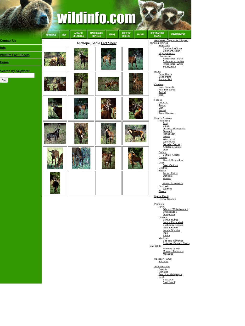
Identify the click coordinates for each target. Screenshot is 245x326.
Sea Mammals (162, 266)
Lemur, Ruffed (170, 219)
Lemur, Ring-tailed (173, 222)
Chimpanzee (170, 211)
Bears (157, 71)
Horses (162, 170)
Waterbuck (169, 141)
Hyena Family (161, 196)
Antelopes (164, 120)
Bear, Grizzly (165, 74)
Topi (165, 123)
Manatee (163, 271)
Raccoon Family (163, 259)
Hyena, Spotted (167, 199)
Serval (162, 110)
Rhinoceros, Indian (173, 61)
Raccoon (163, 261)
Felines (158, 100)
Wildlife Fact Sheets (14, 55)
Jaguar (162, 105)
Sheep (162, 191)
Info (3, 48)
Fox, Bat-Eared (167, 89)
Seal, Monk (169, 282)
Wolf (161, 95)
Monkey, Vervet (171, 248)
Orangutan (169, 214)
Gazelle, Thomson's (174, 128)
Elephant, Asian (171, 50)
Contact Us (8, 40)
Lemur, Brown (170, 227)
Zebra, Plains (170, 173)
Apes (161, 206)
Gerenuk (168, 131)
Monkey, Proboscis (173, 251)
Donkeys (168, 175)
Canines (158, 84)
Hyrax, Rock (169, 66)
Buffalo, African (171, 154)
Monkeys (163, 238)
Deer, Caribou (170, 165)
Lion (161, 107)
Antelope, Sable (172, 147)
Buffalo (163, 152)
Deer (161, 162)
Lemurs (163, 217)
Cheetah (163, 102)
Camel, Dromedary (173, 160)
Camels (163, 157)
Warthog (167, 188)
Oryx (165, 149)
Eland (166, 126)
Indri (165, 232)
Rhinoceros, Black (173, 58)
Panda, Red (165, 79)
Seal (161, 277)
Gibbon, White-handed (175, 209)
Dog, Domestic (167, 87)
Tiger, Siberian (166, 113)
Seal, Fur (168, 279)
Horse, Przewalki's (172, 183)
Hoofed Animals (163, 118)
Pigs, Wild (164, 186)
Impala (166, 136)
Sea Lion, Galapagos (170, 274)
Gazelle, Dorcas (171, 144)
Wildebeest (169, 139)
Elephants (164, 45)
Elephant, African (172, 48)
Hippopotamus (167, 53)
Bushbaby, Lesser (173, 225)
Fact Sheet (109, 43)
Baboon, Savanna (173, 240)
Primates (159, 204)
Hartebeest (169, 133)
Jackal (162, 92)
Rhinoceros (165, 56)
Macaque (168, 253)
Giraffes (163, 168)
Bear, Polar (165, 76)
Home (4, 62)
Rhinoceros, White (173, 64)
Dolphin (163, 269)
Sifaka (166, 235)
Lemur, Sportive (171, 230)
